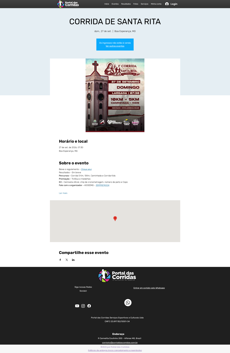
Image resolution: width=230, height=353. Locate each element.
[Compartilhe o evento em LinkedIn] (73, 260)
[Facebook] (89, 306)
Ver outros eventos (115, 46)
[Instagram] (83, 306)
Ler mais (63, 193)
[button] (115, 350)
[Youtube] (77, 306)
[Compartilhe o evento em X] (66, 260)
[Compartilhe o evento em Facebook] (60, 260)
